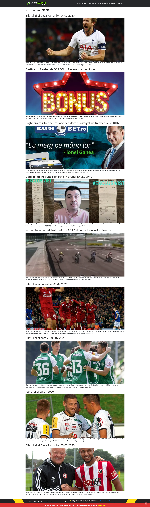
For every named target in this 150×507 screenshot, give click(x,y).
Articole (113, 3)
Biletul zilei (92, 3)
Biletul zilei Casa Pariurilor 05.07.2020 (50, 445)
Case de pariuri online (103, 3)
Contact (120, 3)
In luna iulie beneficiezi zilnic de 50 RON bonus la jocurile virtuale (68, 230)
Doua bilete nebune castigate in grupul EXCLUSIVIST (60, 177)
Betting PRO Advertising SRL (104, 500)
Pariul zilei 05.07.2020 (40, 391)
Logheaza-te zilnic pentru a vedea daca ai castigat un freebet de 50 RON (72, 123)
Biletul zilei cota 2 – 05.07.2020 (45, 338)
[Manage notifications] (146, 503)
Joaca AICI (101, 505)
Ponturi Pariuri (81, 3)
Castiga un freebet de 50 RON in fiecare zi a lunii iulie (60, 69)
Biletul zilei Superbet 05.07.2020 (46, 284)
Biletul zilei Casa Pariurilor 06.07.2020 (50, 15)
